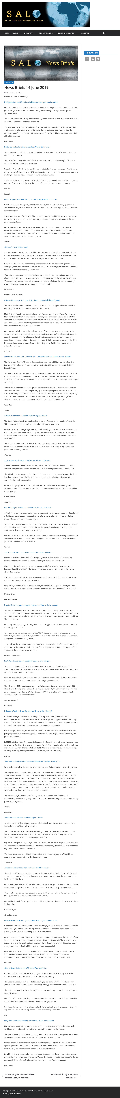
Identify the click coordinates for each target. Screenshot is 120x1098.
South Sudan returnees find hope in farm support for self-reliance (29, 552)
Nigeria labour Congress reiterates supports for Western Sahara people (31, 605)
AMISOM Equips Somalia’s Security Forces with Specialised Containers (30, 199)
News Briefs (9, 82)
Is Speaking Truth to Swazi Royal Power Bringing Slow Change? (28, 711)
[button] (19, 33)
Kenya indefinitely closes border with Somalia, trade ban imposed (29, 1020)
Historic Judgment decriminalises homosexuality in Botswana (19, 1076)
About (15, 33)
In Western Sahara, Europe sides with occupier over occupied (27, 661)
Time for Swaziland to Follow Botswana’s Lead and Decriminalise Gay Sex (32, 762)
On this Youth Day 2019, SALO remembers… (64, 1076)
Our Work (28, 33)
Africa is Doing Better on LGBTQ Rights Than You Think (25, 968)
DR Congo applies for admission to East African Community (27, 147)
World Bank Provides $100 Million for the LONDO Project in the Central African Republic (37, 357)
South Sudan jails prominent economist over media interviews (27, 507)
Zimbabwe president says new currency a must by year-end (26, 868)
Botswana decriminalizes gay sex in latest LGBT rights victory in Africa (30, 920)
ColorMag (5, 1094)
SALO (19, 93)
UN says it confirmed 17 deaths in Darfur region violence (25, 416)
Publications (45, 33)
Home (6, 33)
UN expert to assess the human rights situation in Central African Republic (32, 300)
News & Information (66, 33)
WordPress (17, 1094)
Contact (85, 33)
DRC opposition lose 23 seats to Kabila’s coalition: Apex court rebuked (30, 102)
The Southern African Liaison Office (29, 1091)
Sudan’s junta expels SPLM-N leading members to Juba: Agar (27, 460)
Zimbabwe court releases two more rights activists (23, 817)
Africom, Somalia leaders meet (16, 247)
